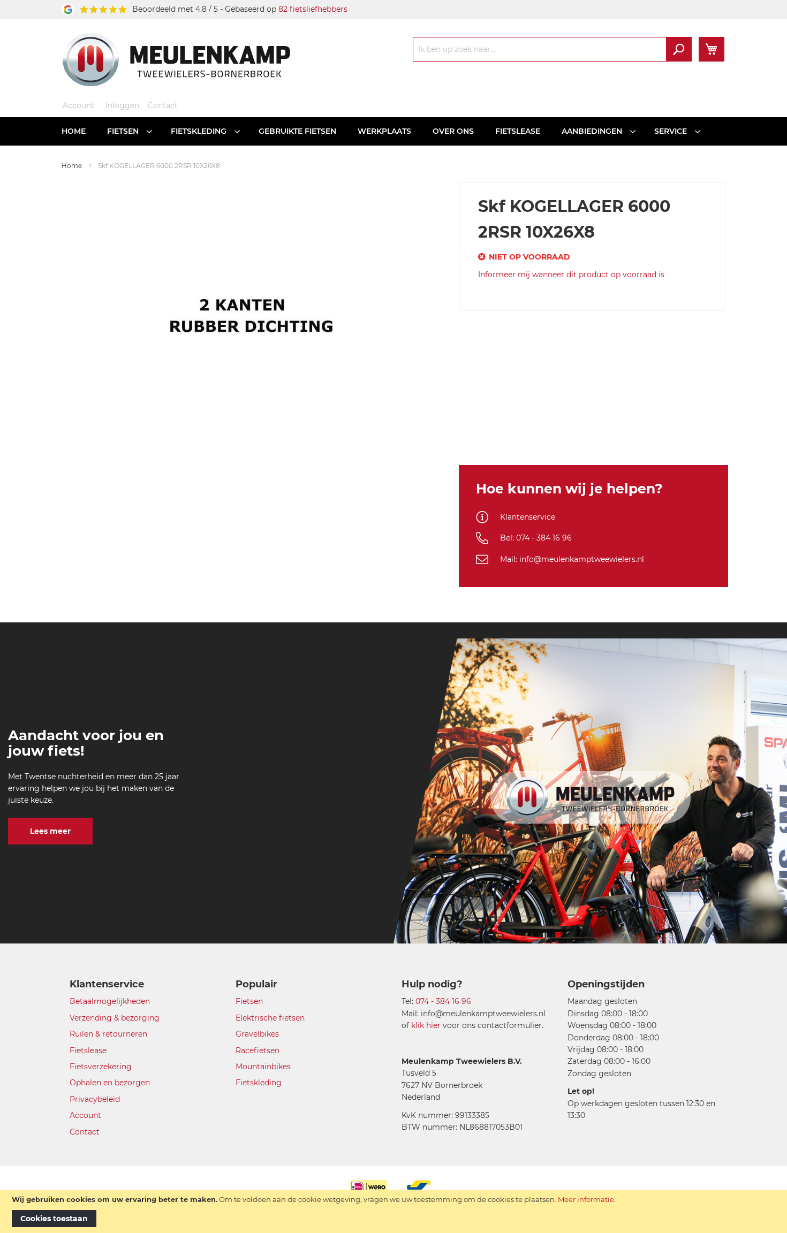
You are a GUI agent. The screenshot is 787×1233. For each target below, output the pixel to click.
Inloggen (122, 105)
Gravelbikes (257, 1034)
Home (72, 166)
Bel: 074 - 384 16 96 (536, 538)
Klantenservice (527, 517)
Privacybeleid (95, 1099)
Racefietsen (257, 1050)
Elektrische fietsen (270, 1018)
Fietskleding (259, 1082)
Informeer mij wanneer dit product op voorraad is (571, 274)
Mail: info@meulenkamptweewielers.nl (572, 559)
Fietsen (249, 1001)
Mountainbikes (263, 1066)
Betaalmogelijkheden (110, 1001)
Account (78, 105)
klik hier (426, 1025)
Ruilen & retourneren (108, 1034)
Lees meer (50, 831)
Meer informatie (586, 1199)
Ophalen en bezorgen (110, 1082)
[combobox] (552, 49)
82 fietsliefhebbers (312, 9)
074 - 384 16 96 (443, 1001)
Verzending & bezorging (115, 1018)
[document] (393, 1211)
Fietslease (88, 1050)
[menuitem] (73, 131)
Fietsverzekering (101, 1066)
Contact (163, 105)
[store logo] (176, 59)
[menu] (393, 131)
